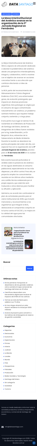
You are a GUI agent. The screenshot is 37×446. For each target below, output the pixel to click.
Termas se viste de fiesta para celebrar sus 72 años (16, 301)
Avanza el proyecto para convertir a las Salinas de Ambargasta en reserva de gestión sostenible (19, 315)
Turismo (8, 389)
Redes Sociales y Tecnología (15, 376)
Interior (16, 14)
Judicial (8, 350)
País (6, 363)
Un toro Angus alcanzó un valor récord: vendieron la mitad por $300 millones (18, 307)
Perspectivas (9, 366)
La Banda (8, 353)
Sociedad (8, 386)
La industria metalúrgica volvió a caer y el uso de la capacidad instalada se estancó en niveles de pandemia (14, 245)
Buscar (6, 262)
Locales (7, 356)
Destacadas (6, 14)
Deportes (8, 330)
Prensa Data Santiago (11, 32)
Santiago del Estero (12, 379)
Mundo (7, 360)
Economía (8, 337)
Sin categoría (10, 383)
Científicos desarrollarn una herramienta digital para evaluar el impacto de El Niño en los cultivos (18, 294)
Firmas (7, 343)
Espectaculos (10, 340)
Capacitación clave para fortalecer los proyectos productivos (22, 233)
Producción (9, 373)
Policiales (8, 369)
